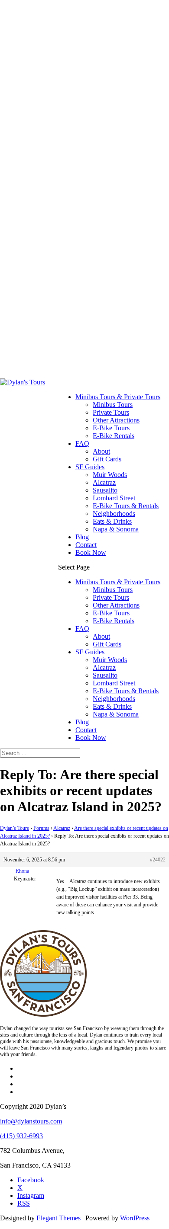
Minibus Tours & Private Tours (117, 396)
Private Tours (111, 412)
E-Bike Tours (111, 428)
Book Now (90, 552)
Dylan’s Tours (14, 828)
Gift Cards (107, 459)
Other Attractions (116, 420)
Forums (41, 828)
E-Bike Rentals (113, 435)
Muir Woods (110, 474)
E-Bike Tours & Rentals (126, 505)
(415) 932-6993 (21, 1135)
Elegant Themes (58, 1218)
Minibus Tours (113, 404)
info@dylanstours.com (31, 1121)
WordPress (135, 1218)
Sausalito (105, 490)
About (101, 451)
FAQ (82, 443)
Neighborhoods (114, 513)
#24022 (158, 860)
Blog (82, 537)
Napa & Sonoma (116, 529)
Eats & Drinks (112, 521)
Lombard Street (114, 498)
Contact (86, 544)
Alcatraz (104, 482)
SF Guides (89, 466)
